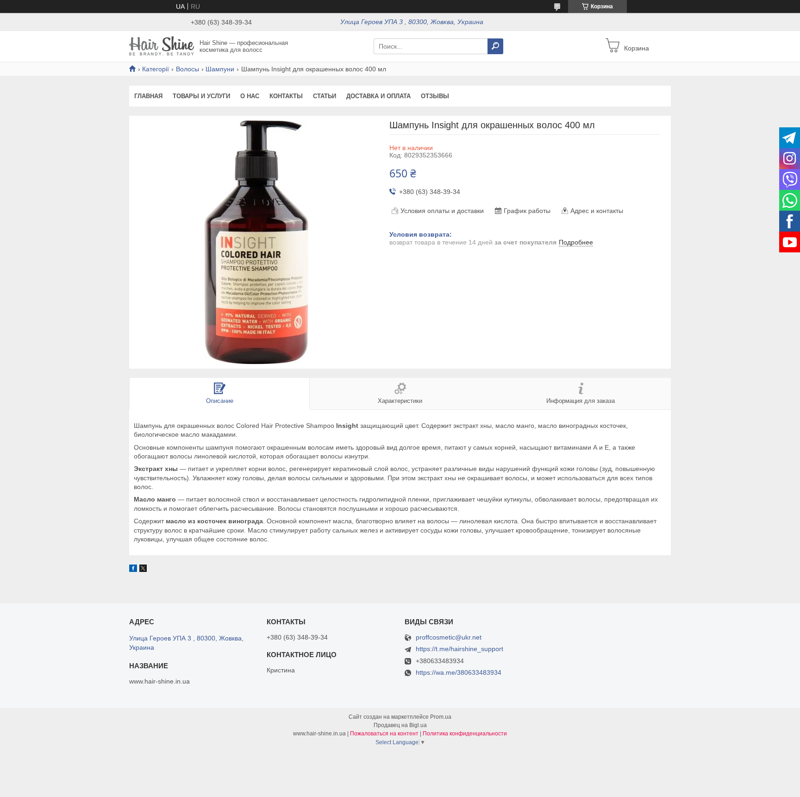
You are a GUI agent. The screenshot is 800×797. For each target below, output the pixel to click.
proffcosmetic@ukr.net (448, 637)
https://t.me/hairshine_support (459, 649)
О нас (249, 96)
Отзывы (435, 96)
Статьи (324, 96)
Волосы (187, 69)
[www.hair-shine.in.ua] (161, 46)
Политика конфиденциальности (465, 733)
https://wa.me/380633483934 (458, 672)
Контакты (286, 96)
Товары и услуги (201, 96)
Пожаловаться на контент (384, 733)
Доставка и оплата (378, 96)
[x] (143, 569)
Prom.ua (440, 717)
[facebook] (133, 569)
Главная (148, 96)
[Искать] (495, 46)
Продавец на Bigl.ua (400, 725)
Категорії (155, 69)
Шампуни (220, 69)
